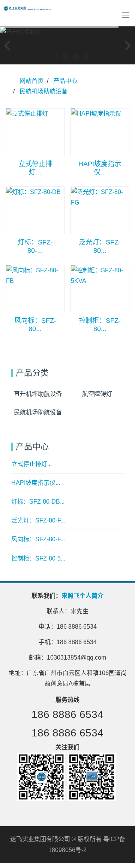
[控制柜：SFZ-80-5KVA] (100, 288)
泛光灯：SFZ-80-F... (38, 520)
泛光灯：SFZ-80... (100, 246)
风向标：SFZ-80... (35, 325)
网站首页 (32, 81)
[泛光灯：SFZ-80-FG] (100, 210)
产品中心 (65, 81)
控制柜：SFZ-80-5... (38, 558)
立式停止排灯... (35, 168)
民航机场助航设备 (44, 91)
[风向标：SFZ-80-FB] (35, 288)
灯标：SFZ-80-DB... (37, 501)
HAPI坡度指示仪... (99, 168)
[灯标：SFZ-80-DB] (35, 210)
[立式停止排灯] (35, 132)
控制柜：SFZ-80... (100, 325)
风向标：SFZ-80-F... (38, 539)
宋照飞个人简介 (83, 596)
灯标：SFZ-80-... (35, 246)
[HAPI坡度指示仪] (100, 132)
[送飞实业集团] (28, 15)
